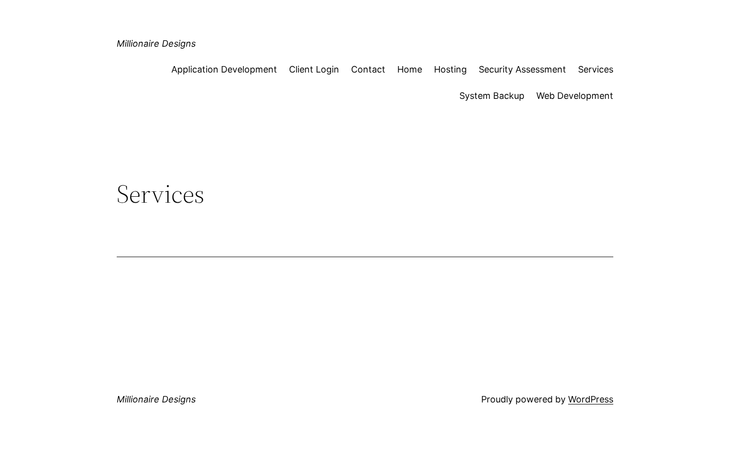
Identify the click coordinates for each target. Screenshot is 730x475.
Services (595, 69)
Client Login (314, 69)
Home (409, 69)
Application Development (224, 69)
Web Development (574, 95)
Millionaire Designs (156, 43)
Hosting (450, 69)
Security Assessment (522, 69)
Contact (368, 69)
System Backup (491, 95)
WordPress (590, 399)
